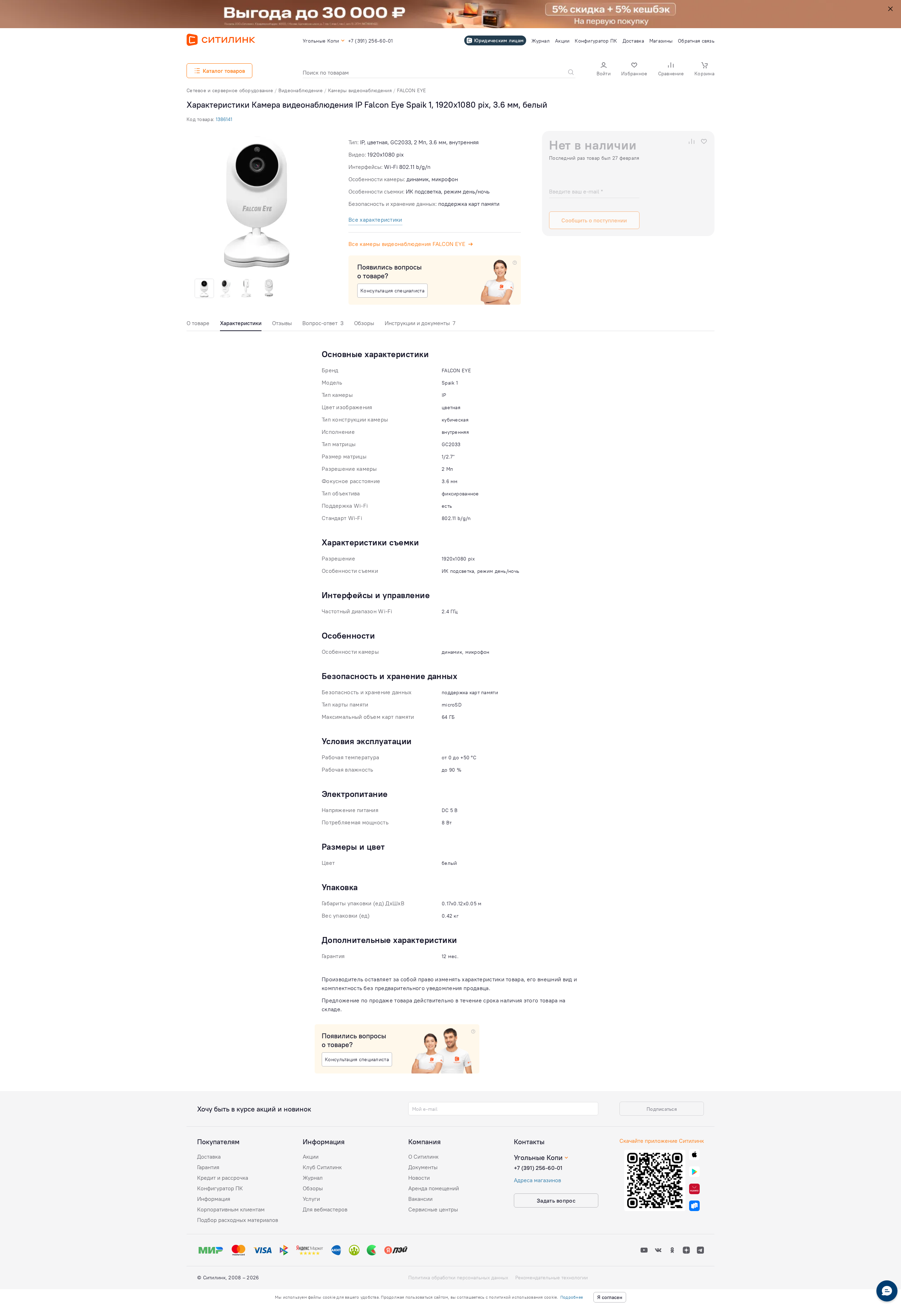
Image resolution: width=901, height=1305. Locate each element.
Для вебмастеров (325, 1209)
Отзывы (282, 323)
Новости (419, 1177)
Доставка (209, 1156)
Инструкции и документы (420, 323)
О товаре (198, 323)
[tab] (198, 325)
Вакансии (420, 1198)
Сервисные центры (433, 1209)
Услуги (311, 1198)
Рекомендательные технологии (551, 1277)
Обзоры (364, 323)
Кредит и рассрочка (222, 1177)
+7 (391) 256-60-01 (538, 1167)
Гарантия (208, 1167)
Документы (422, 1167)
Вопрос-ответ (323, 323)
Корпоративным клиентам (231, 1209)
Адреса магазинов (537, 1180)
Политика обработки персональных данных (458, 1277)
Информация (213, 1198)
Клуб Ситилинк (322, 1167)
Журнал (313, 1177)
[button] (604, 70)
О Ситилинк (423, 1156)
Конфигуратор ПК (220, 1188)
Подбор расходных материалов (237, 1219)
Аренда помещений (433, 1188)
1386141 (224, 119)
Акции (311, 1156)
